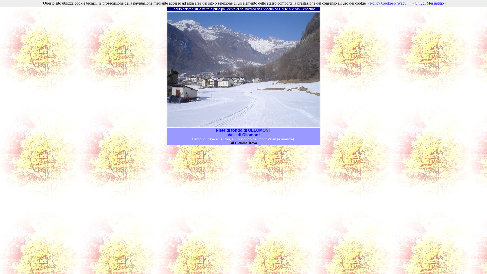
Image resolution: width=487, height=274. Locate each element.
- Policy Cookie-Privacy (387, 3)
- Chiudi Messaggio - (429, 3)
